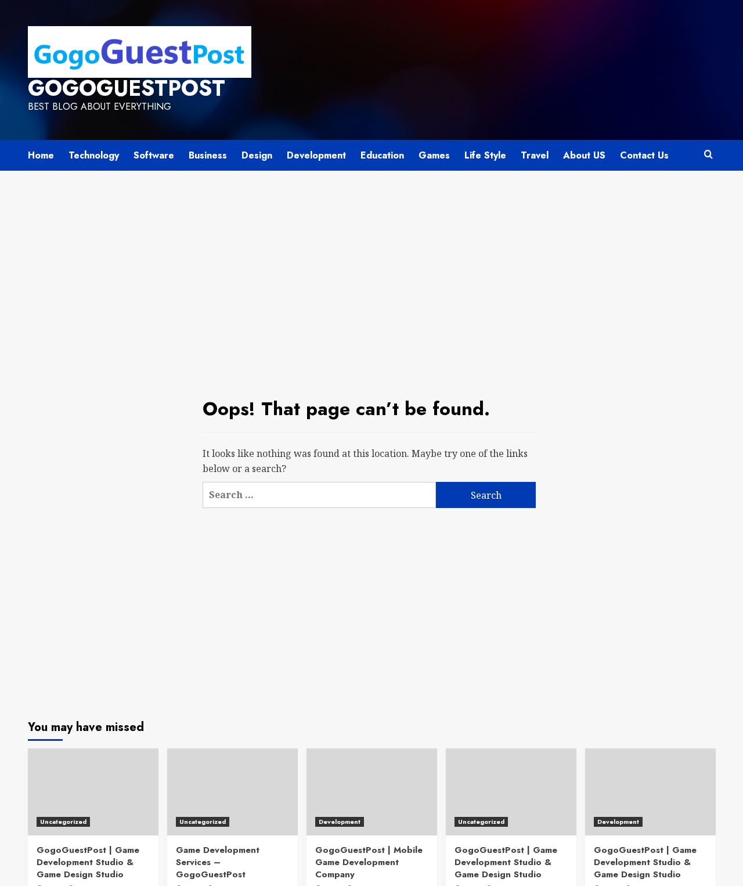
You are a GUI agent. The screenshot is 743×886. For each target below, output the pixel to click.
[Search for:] (319, 495)
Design (256, 155)
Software (154, 155)
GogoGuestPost (126, 88)
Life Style (485, 155)
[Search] (708, 155)
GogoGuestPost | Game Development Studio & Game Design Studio (88, 862)
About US (584, 155)
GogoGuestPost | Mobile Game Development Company (369, 862)
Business (208, 155)
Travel (535, 155)
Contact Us (644, 155)
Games (434, 155)
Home (41, 155)
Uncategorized (63, 821)
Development (316, 155)
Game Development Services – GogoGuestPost (217, 862)
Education (382, 155)
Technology (93, 155)
